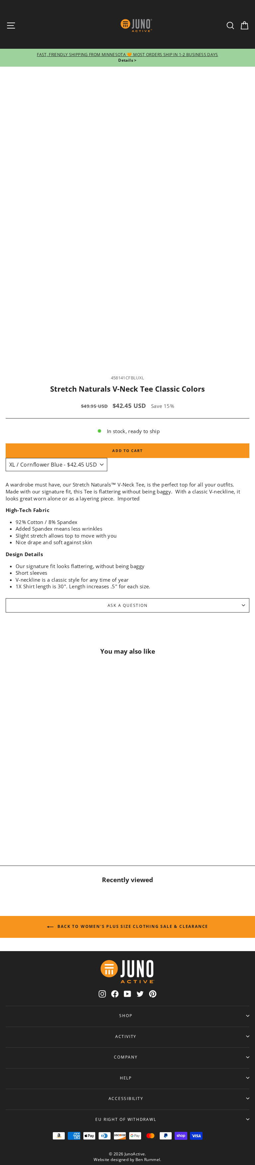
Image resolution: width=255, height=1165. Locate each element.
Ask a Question (128, 605)
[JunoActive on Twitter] (140, 994)
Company (125, 1057)
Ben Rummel (147, 1159)
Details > (127, 60)
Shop (125, 1015)
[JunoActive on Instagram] (102, 994)
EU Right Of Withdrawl (125, 1119)
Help (126, 1077)
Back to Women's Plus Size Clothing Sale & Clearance (132, 926)
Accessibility (126, 1098)
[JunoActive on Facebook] (115, 994)
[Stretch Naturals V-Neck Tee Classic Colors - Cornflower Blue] (52, 830)
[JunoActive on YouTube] (127, 994)
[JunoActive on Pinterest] (152, 994)
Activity (125, 1036)
